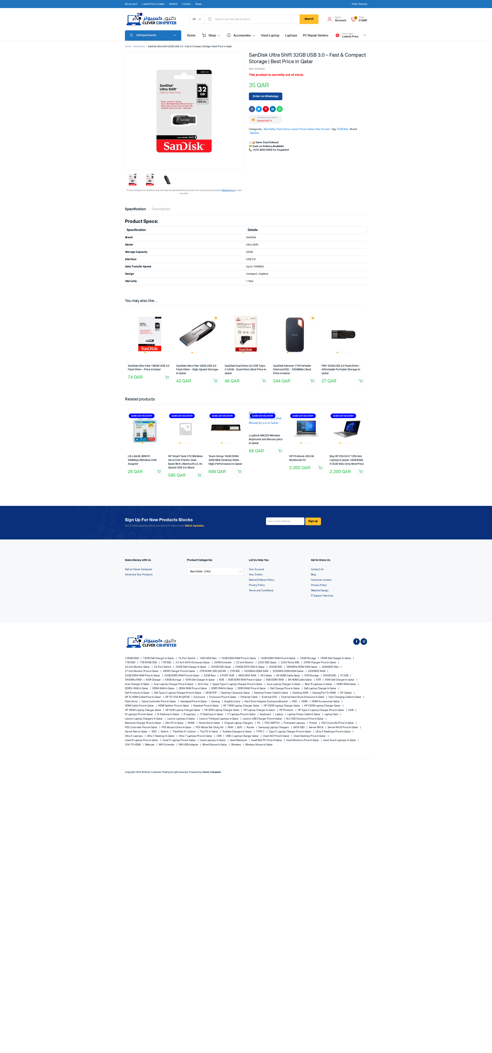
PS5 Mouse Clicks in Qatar (177, 727)
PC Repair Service (315, 35)
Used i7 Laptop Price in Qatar (179, 740)
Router (251, 727)
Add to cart (167, 377)
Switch (165, 731)
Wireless (236, 745)
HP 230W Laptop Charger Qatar (322, 706)
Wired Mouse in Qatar (214, 745)
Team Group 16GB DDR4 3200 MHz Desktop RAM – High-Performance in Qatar (225, 460)
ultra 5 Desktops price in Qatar (333, 731)
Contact (186, 4)
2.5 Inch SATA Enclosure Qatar (192, 662)
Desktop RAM (301, 693)
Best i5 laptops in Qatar (319, 684)
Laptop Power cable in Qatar (304, 714)
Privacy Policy (257, 585)
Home (191, 35)
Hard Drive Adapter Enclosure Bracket (266, 701)
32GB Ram (343, 129)
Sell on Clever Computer (138, 569)
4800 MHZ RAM (247, 675)
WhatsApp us (228, 190)
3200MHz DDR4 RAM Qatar (288, 671)
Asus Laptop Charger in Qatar (284, 684)
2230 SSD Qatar (267, 662)
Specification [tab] (135, 209)
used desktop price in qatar (310, 736)
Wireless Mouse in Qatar (259, 745)
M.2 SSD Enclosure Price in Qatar (305, 719)
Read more (215, 381)
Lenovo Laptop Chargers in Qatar (144, 719)
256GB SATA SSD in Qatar (250, 667)
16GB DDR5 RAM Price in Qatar (278, 658)
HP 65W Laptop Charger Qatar (183, 710)
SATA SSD (299, 727)
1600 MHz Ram (208, 658)
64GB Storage (173, 680)
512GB (344, 675)
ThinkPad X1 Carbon (184, 731)
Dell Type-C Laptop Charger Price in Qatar (178, 693)
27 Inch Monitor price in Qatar (142, 671)
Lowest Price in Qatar (153, 4)
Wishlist (173, 4)
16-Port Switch (187, 658)
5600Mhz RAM (133, 680)
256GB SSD (276, 667)
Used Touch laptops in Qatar (340, 740)
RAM (231, 727)
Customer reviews (321, 580)
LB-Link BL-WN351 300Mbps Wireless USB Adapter (142, 460)
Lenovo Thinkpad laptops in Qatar (219, 719)
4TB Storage (311, 675)
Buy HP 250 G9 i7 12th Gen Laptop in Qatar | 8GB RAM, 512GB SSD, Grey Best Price (347, 460)
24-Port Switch (163, 667)
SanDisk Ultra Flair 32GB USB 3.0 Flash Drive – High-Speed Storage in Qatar (197, 370)
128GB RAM (132, 658)
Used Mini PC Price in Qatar (267, 740)
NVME (191, 723)
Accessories (242, 35)
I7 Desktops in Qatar (212, 714)
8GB (221, 680)
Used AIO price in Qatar (276, 736)
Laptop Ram (332, 714)
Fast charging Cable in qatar (345, 697)
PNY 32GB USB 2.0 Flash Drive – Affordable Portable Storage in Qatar (341, 370)
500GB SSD (330, 675)
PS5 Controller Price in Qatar (141, 727)
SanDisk (254, 133)
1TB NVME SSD (149, 662)
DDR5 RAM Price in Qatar (252, 688)
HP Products (286, 710)
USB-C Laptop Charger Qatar (242, 736)
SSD (154, 731)
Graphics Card (232, 701)
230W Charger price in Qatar (320, 662)
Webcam (150, 745)
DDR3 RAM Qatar (347, 684)
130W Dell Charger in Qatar (159, 658)
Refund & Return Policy (261, 580)
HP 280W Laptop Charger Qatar (143, 710)
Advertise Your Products (139, 574)
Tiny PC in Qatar (209, 731)
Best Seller (139, 46)
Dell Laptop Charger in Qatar (320, 688)
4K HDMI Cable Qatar (288, 675)
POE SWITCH (272, 723)
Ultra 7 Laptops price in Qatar (196, 736)
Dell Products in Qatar (137, 693)
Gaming (215, 701)
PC (259, 723)
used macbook (239, 740)
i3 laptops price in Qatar (139, 714)
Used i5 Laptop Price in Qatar (142, 740)
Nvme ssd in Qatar (209, 723)
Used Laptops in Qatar (213, 740)
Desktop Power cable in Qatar (271, 693)
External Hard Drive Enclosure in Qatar (303, 697)
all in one (203, 684)
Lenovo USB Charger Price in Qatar (263, 719)
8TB (318, 680)
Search (309, 19)
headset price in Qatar (206, 706)
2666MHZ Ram (330, 667)
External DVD (270, 697)
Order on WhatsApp (265, 96)
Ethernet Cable (249, 697)
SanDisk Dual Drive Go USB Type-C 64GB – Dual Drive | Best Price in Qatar (245, 370)
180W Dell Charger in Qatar (336, 658)
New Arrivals (322, 129)
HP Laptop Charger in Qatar (259, 710)
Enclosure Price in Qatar (223, 697)
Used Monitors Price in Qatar (302, 740)
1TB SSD (166, 662)
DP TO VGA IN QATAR (177, 697)
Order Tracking (359, 4)
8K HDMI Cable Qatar (300, 680)
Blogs (198, 4)
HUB (351, 710)
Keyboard (266, 714)
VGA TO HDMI (133, 745)
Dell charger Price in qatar (285, 688)
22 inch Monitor (245, 662)
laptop (279, 714)
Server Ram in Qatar (136, 731)
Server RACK (316, 727)
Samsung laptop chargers (273, 727)
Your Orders (256, 574)
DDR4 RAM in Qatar (163, 688)
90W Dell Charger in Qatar (340, 680)
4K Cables (266, 675)
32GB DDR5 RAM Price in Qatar (182, 675)
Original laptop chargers (238, 723)
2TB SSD (235, 671)
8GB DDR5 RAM (275, 680)
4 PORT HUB (227, 675)
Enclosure (200, 697)
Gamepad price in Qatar (194, 701)
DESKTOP (211, 693)
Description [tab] (161, 209)
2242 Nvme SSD (290, 662)
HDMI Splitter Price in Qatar (174, 706)
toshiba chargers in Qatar (237, 731)
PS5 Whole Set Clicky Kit (210, 727)
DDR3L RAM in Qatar (137, 688)
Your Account (256, 569)
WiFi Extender (167, 745)
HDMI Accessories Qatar (326, 701)
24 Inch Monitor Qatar (137, 667)
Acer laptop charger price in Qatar (174, 684)
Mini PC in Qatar (174, 723)
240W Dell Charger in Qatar (191, 667)
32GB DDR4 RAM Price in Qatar (143, 675)
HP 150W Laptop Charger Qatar (241, 706)
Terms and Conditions (261, 590)
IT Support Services (322, 596)
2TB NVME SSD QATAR (212, 671)
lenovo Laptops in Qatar (181, 719)
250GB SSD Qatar (221, 667)
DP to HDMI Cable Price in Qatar (143, 697)
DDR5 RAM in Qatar (222, 688)
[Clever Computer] (153, 19)
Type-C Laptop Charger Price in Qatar (290, 731)
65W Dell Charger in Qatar (200, 680)
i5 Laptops (190, 714)
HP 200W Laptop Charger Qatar (282, 706)
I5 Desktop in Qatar (168, 714)
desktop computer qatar (235, 693)
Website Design (320, 590)
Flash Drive (283, 129)
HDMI (304, 701)
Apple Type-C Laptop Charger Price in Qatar (238, 684)
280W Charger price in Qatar (179, 671)
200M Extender (223, 662)
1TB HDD (130, 662)
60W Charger (154, 680)
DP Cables (346, 693)
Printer (313, 723)
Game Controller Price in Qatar (159, 701)
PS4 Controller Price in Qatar (337, 723)
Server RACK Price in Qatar (343, 727)
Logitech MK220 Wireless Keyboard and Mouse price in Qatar (266, 439)
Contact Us (317, 569)
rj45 (240, 727)
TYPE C (260, 731)
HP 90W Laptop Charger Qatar (222, 710)
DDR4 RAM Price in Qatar (193, 688)
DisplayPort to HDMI (324, 693)
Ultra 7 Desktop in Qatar (161, 736)
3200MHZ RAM (317, 671)
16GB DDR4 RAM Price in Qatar (239, 658)
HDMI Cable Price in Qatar (140, 706)
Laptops (291, 35)
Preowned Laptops (295, 723)
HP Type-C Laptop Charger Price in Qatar (321, 710)
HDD (295, 701)
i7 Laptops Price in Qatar (242, 714)
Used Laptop (270, 35)
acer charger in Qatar (137, 684)
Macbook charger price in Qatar (143, 723)
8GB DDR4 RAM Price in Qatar (245, 680)
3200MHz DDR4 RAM (256, 671)
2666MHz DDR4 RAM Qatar (302, 667)
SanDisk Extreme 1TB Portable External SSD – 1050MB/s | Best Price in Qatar (292, 370)
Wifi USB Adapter (189, 745)
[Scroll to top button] (483, 1044)
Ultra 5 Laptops (134, 736)
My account (131, 4)
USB (219, 736)
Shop (212, 35)
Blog (313, 574)
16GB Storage (308, 658)
